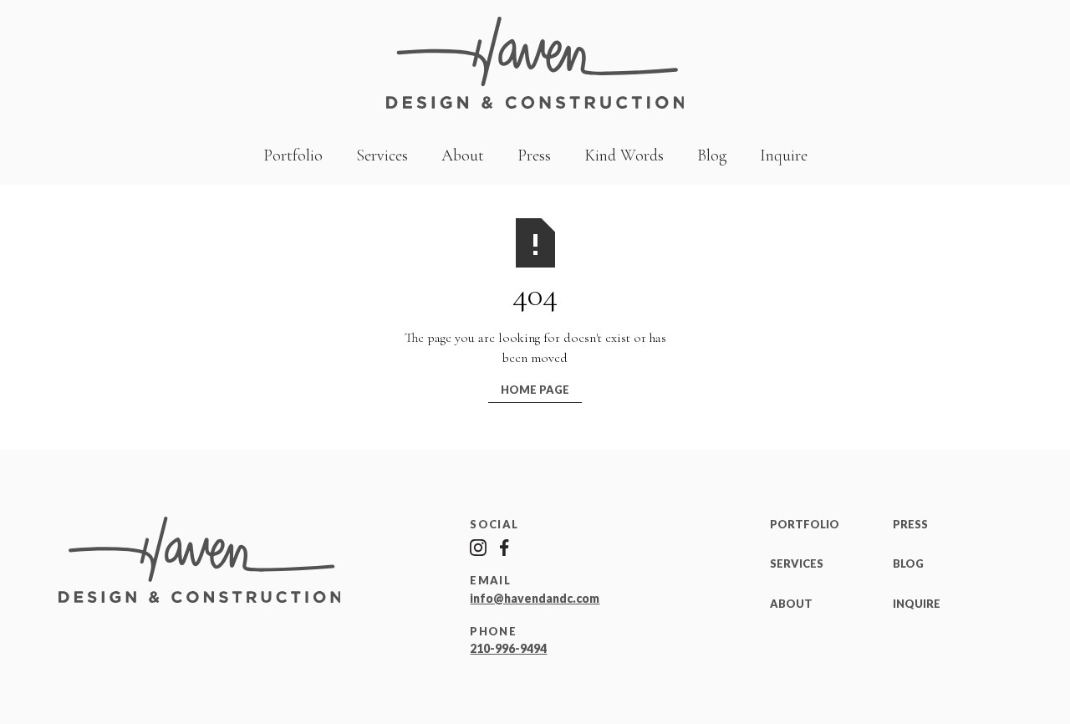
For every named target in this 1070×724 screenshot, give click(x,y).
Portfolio (293, 155)
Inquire (784, 155)
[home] (535, 63)
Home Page (535, 389)
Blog (711, 155)
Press (534, 155)
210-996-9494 (508, 648)
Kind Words (624, 155)
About (462, 155)
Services (382, 155)
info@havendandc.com (534, 598)
